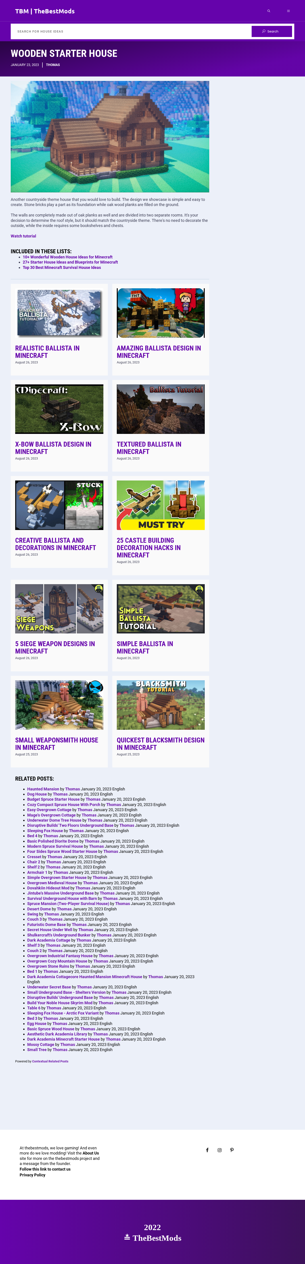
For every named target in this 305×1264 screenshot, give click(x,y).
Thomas (53, 65)
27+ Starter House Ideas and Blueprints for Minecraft (70, 262)
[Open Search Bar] (269, 11)
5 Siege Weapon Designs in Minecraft (55, 647)
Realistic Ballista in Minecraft (47, 351)
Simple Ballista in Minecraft (145, 647)
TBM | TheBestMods (45, 11)
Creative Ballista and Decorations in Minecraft (55, 544)
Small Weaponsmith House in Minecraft (56, 743)
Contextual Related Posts (50, 1061)
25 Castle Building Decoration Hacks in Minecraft (149, 547)
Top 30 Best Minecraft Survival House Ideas (62, 267)
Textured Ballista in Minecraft (149, 448)
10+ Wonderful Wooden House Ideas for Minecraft (68, 257)
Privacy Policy (32, 1175)
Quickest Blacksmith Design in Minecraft (161, 743)
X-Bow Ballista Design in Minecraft (53, 448)
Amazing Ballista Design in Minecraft (159, 351)
